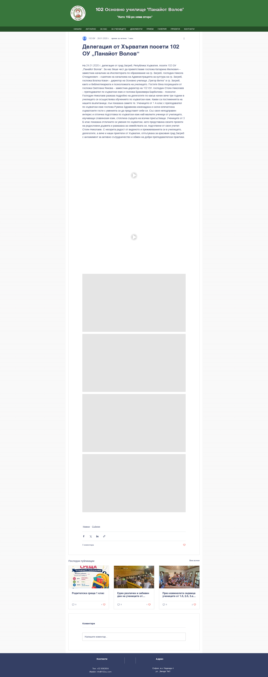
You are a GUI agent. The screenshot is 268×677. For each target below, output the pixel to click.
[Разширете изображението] (134, 303)
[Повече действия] (184, 38)
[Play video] (134, 175)
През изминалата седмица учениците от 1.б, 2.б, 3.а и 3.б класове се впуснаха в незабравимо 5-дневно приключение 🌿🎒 (178, 595)
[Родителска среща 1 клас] (89, 577)
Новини (86, 526)
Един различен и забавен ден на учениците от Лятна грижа (133, 595)
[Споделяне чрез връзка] (104, 536)
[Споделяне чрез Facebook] (83, 536)
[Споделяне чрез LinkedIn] (97, 536)
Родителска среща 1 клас (88, 593)
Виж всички (194, 560)
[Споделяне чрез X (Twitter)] (90, 536)
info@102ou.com (104, 671)
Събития (96, 526)
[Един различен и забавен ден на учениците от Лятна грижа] (134, 577)
